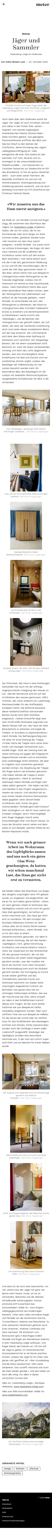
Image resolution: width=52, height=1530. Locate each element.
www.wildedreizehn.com (15, 1395)
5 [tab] (29, 422)
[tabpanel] (26, 408)
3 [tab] (24, 422)
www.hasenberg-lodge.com (29, 1386)
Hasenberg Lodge (24, 227)
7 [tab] (34, 422)
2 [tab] (21, 422)
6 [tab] (31, 422)
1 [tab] (19, 422)
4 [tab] (26, 422)
